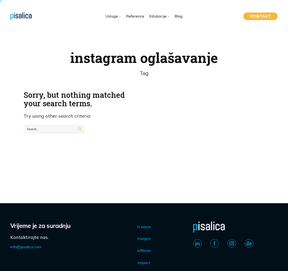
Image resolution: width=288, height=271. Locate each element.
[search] (79, 129)
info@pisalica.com (26, 246)
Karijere (144, 238)
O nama (144, 226)
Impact (144, 262)
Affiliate (144, 250)
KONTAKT (260, 16)
